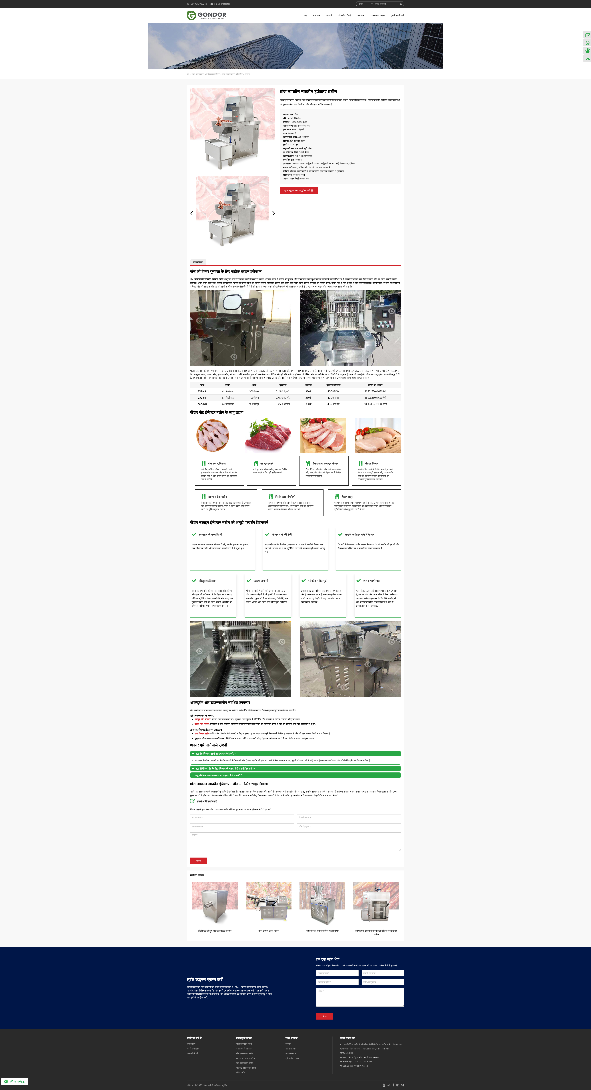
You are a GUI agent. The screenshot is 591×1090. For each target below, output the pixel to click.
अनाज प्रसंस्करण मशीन (245, 1058)
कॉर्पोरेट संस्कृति (193, 1048)
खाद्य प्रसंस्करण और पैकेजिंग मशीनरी (206, 74)
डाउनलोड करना (377, 15)
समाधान (316, 15)
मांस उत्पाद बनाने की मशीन (232, 74)
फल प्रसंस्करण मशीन (244, 1062)
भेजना (198, 860)
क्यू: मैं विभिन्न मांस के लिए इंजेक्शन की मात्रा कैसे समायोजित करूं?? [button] (225, 768)
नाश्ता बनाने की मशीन (244, 1048)
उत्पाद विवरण (198, 262)
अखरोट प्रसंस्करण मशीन (246, 1067)
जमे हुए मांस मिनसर (203, 719)
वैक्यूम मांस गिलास (202, 723)
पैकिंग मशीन (240, 1072)
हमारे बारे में (191, 1043)
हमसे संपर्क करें (397, 15)
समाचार (361, 15)
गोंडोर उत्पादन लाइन (244, 1043)
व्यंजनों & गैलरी (344, 15)
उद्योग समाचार (290, 1053)
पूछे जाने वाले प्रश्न (292, 1058)
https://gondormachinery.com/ (363, 1057)
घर (305, 15)
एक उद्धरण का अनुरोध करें (297, 190)
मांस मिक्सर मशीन (202, 733)
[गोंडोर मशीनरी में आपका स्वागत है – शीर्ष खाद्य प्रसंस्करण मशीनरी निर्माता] (206, 15)
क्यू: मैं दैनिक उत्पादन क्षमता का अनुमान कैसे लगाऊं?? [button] (218, 775)
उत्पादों (329, 15)
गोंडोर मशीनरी (208, 1085)
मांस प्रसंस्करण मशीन (244, 1053)
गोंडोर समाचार (290, 1048)
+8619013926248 (198, 3)
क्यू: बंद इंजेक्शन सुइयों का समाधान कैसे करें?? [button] (215, 753)
